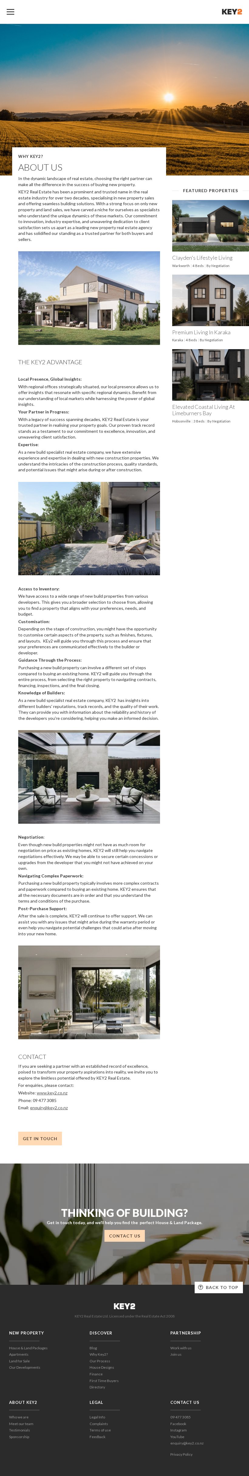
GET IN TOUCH (40, 1138)
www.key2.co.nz (52, 1092)
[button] (10, 12)
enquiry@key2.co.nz (49, 1107)
